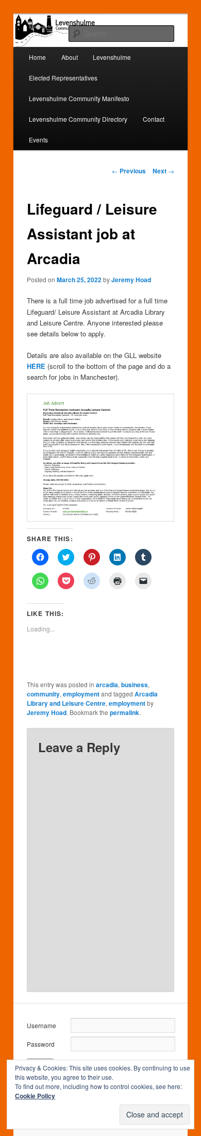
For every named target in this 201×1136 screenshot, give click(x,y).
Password (41, 1044)
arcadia (107, 684)
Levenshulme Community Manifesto (79, 98)
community (43, 694)
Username (41, 1025)
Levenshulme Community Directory (78, 119)
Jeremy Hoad (131, 279)
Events (38, 139)
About (69, 57)
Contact (153, 119)
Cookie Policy (35, 1095)
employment (81, 694)
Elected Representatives (63, 77)
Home (37, 57)
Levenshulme (112, 57)
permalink (124, 712)
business (134, 684)
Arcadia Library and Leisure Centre (92, 698)
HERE (36, 366)
